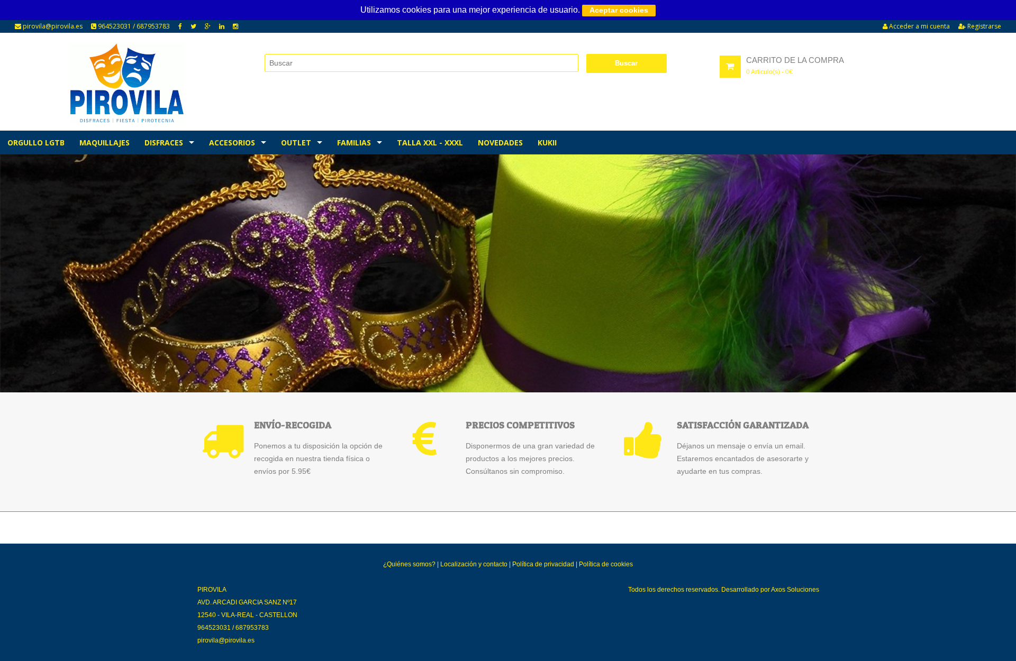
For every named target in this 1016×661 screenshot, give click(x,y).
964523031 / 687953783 (133, 26)
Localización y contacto (473, 564)
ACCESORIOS (232, 142)
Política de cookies (606, 564)
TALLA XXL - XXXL (430, 142)
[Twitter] (193, 26)
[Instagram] (235, 26)
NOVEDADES (500, 142)
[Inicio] (127, 83)
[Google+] (208, 26)
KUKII (547, 142)
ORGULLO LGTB (36, 142)
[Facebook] (180, 26)
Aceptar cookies (618, 10)
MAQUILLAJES (104, 142)
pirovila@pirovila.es (52, 26)
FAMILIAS (354, 142)
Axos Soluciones (795, 589)
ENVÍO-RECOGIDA (292, 424)
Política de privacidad (543, 564)
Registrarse (983, 26)
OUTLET (296, 142)
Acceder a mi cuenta (918, 26)
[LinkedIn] (221, 26)
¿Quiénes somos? (409, 564)
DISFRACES (163, 142)
